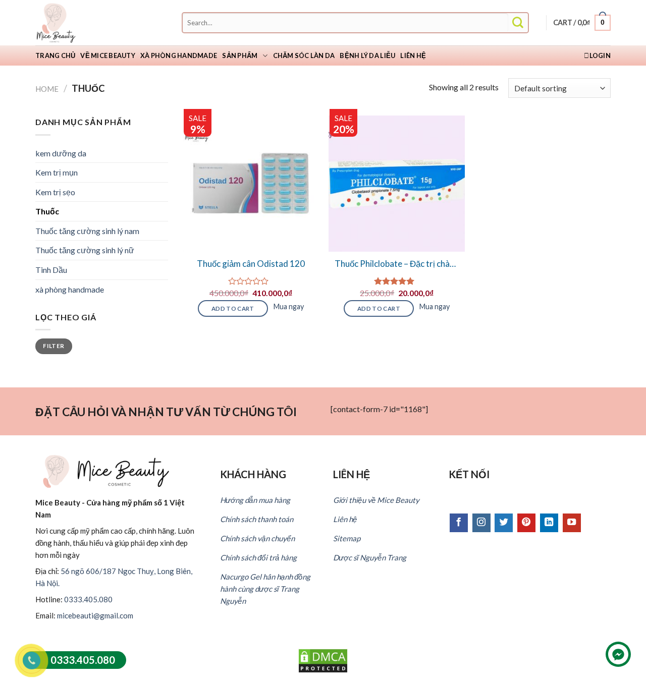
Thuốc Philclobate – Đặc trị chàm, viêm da (397, 263)
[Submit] (517, 23)
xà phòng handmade (69, 289)
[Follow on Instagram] (481, 523)
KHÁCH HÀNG (253, 474)
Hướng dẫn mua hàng (255, 499)
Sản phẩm (239, 55)
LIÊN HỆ (351, 474)
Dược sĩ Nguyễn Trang (369, 557)
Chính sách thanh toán (256, 519)
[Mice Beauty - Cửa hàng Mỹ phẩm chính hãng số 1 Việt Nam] (85, 22)
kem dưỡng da (60, 153)
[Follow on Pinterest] (526, 523)
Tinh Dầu (51, 269)
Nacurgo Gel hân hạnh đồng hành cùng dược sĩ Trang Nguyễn (265, 588)
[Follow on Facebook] (459, 523)
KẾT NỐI (469, 474)
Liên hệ (413, 55)
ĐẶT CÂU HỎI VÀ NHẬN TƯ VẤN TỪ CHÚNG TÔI (166, 412)
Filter (53, 346)
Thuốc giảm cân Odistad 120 (251, 263)
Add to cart (232, 308)
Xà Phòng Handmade (178, 55)
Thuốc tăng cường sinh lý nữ (84, 250)
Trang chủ (55, 55)
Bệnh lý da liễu (367, 55)
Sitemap (346, 538)
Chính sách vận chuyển (257, 538)
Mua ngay (289, 306)
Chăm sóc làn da (304, 55)
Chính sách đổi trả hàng (258, 557)
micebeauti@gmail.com (95, 615)
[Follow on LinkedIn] (549, 523)
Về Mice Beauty (107, 55)
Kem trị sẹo (55, 192)
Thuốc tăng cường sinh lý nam (87, 231)
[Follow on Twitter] (504, 523)
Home (47, 88)
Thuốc (47, 211)
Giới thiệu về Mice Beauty (376, 499)
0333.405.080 (88, 599)
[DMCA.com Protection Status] (323, 659)
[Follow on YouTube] (572, 523)
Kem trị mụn (56, 172)
